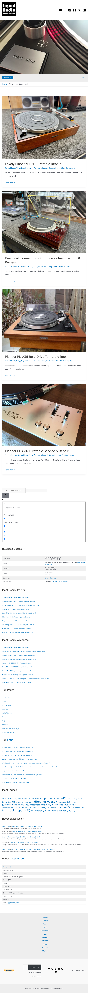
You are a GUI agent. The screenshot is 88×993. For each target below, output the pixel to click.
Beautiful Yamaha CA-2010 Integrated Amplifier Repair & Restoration (25, 679)
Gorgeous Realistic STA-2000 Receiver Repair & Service (20, 605)
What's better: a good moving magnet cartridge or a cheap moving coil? (26, 763)
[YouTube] (60, 10)
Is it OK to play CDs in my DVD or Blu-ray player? (18, 751)
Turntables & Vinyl (12, 168)
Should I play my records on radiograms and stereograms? (22, 775)
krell (72, 805)
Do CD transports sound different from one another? (19, 759)
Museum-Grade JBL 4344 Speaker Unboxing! (17, 682)
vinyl (75, 811)
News (4, 717)
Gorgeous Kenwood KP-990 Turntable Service (27, 826)
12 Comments (68, 455)
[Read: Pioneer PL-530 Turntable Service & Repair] (44, 415)
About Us (5, 725)
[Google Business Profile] (65, 10)
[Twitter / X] (79, 10)
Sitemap (45, 951)
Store (4, 701)
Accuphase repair (28, 798)
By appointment (50, 578)
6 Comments (66, 361)
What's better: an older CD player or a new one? (17, 747)
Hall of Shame (7, 713)
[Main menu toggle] (83, 77)
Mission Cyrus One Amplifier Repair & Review (17, 675)
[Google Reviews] (52, 969)
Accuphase (9, 798)
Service (30, 168)
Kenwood (61, 805)
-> (23, 548)
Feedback (45, 931)
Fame (45, 924)
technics (78, 808)
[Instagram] (69, 10)
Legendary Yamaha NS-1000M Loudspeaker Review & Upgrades (23, 651)
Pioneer (55, 808)
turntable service (59, 810)
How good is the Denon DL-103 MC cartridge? (17, 755)
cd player (19, 802)
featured (64, 802)
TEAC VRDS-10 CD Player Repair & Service (16, 617)
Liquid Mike (6, 826)
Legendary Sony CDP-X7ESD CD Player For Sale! (18, 625)
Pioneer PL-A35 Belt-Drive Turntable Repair (37, 357)
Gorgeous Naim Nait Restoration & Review (16, 621)
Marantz (26, 808)
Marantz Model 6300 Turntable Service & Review (18, 601)
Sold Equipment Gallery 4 (10, 729)
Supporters (17, 858)
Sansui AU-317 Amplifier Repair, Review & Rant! (18, 671)
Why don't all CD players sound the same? (16, 782)
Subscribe (35, 967)
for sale (75, 802)
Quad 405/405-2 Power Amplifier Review (15, 597)
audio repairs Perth (75, 799)
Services (5, 709)
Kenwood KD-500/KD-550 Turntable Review (16, 663)
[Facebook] (74, 10)
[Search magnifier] (5, 495)
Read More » (10, 183)
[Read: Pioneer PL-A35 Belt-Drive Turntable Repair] (44, 320)
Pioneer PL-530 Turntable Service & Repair (36, 451)
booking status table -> (60, 581)
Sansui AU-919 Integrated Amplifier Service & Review (19, 613)
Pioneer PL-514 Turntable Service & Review (16, 609)
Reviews (45, 937)
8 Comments (69, 168)
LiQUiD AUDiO (5, 16)
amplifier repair (53, 798)
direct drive (45, 801)
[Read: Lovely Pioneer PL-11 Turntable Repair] (44, 128)
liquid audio (7, 807)
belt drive (8, 802)
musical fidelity (41, 808)
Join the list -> (7, 867)
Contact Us (6, 697)
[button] (7, 77)
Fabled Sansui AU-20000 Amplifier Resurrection (18, 667)
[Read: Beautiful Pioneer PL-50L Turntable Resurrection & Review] (44, 222)
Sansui (66, 807)
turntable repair (16, 810)
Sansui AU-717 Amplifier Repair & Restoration (17, 632)
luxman (17, 807)
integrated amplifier (41, 805)
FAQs (3, 721)
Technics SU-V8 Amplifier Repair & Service (16, 629)
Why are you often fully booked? (13, 771)
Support (45, 947)
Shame (45, 941)
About (45, 917)
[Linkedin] (84, 10)
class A (28, 802)
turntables (39, 810)
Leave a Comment (65, 266)
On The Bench (6, 705)
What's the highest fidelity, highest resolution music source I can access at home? (29, 767)
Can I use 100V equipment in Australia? (15, 778)
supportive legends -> (14, 903)
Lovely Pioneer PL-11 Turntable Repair (33, 164)
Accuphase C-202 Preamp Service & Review (27, 837)
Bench (45, 920)
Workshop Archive (8, 732)
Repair (24, 168)
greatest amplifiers (15, 804)
